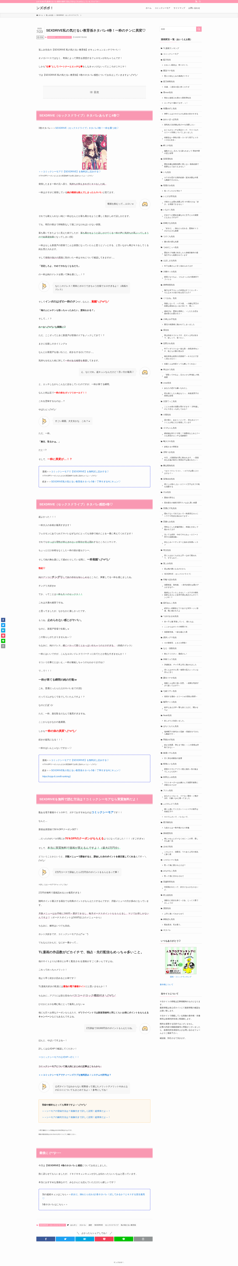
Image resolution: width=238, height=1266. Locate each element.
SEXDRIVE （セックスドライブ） (59, 37)
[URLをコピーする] (143, 1239)
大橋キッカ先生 (170, 271)
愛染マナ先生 (169, 70)
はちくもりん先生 (171, 726)
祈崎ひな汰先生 (170, 223)
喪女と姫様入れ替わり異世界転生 (177, 98)
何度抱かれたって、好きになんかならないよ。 (181, 888)
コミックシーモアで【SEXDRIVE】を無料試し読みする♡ (80, 471)
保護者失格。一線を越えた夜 (175, 632)
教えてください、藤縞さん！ (175, 654)
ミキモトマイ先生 (171, 860)
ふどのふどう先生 (171, 804)
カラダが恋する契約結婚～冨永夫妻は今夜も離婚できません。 (181, 179)
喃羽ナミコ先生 (170, 702)
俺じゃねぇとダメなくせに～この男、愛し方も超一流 (181, 840)
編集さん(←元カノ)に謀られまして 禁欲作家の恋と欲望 (182, 152)
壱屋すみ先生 (169, 185)
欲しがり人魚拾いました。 (175, 721)
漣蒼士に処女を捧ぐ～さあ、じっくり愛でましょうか (181, 901)
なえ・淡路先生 (170, 648)
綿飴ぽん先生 (169, 919)
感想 (90, 1225)
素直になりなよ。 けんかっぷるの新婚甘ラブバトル (181, 278)
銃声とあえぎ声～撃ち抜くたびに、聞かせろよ (181, 708)
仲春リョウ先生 (170, 659)
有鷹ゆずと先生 (170, 108)
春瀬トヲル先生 (170, 753)
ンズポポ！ (44, 8)
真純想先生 (168, 833)
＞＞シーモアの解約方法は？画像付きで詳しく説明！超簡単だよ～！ (76, 1117)
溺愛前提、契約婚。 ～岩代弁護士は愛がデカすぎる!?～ (181, 586)
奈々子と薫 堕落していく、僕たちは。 (179, 622)
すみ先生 (167, 492)
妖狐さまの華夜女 (171, 447)
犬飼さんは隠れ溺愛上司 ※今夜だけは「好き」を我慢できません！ (181, 203)
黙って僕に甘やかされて (174, 876)
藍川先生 (167, 60)
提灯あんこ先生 (170, 603)
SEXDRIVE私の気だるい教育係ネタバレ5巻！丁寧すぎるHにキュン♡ (86, 481)
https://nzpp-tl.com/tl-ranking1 (56, 776)
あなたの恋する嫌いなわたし (175, 388)
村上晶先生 (168, 895)
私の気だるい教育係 (128, 1225)
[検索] (200, 1)
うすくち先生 (169, 236)
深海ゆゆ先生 (169, 479)
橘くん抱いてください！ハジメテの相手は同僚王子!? (181, 810)
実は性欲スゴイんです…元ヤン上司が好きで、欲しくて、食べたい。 (181, 336)
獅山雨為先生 (169, 465)
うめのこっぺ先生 (171, 247)
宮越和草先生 (169, 882)
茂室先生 (167, 908)
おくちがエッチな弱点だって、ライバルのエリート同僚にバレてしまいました (181, 131)
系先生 (166, 330)
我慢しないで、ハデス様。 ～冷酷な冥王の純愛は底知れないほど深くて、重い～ (181, 305)
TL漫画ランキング (171, 48)
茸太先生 (167, 550)
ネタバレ (82, 1225)
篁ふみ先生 (168, 563)
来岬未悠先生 (169, 285)
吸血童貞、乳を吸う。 (173, 925)
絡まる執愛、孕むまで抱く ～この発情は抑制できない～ (181, 746)
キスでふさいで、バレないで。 (176, 817)
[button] (45, 1239)
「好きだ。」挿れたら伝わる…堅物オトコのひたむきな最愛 (181, 229)
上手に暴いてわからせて (174, 914)
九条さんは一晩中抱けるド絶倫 (176, 828)
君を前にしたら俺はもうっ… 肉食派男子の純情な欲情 (181, 394)
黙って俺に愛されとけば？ (175, 865)
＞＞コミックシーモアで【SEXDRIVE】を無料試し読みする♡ (70, 171)
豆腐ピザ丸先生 (170, 508)
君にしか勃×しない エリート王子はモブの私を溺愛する (182, 485)
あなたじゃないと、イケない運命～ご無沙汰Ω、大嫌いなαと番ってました (181, 797)
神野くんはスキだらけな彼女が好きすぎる (181, 114)
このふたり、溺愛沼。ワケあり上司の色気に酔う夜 (181, 853)
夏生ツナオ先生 (170, 678)
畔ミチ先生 (168, 145)
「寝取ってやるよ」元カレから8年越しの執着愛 (181, 376)
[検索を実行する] (199, 29)
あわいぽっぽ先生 (171, 119)
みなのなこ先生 (170, 871)
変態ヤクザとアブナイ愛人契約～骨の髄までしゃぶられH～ (181, 770)
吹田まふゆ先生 (170, 777)
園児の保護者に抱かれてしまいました (179, 324)
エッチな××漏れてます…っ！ (176, 103)
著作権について (166, 984)
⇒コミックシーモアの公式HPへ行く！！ (59, 1057)
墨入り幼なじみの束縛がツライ (176, 76)
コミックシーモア (171, 54)
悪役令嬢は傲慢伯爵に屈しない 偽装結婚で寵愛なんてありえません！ (181, 165)
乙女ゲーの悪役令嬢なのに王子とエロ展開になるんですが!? (181, 216)
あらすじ (73, 1225)
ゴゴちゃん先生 (170, 428)
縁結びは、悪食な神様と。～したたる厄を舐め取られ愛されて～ (181, 312)
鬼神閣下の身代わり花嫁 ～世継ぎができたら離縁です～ (181, 733)
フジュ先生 (168, 790)
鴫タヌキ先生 (169, 441)
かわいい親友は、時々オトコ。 (176, 65)
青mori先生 (168, 92)
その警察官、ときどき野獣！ (175, 643)
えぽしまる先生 (170, 260)
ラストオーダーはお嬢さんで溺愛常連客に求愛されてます (181, 784)
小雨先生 (167, 415)
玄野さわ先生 (169, 343)
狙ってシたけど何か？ (173, 191)
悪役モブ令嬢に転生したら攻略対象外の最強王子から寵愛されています (181, 254)
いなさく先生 (169, 210)
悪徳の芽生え (169, 498)
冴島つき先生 (169, 452)
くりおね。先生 (170, 298)
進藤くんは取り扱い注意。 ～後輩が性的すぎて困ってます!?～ (181, 684)
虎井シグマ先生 (170, 637)
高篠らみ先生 (169, 522)
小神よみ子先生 (170, 319)
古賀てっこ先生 (170, 401)
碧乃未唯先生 (169, 81)
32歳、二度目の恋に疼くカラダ (176, 87)
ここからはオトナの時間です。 (176, 627)
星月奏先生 (168, 822)
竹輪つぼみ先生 (170, 579)
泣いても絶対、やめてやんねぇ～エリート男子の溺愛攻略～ (181, 536)
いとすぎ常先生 (170, 196)
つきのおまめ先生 (171, 616)
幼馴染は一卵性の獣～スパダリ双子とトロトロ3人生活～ (181, 139)
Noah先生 (167, 715)
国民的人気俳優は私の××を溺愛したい (179, 125)
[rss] (196, 1)
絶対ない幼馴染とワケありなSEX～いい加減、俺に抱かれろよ (181, 609)
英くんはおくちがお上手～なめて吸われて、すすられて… (180, 557)
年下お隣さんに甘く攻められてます (178, 266)
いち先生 (167, 172)
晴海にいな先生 (170, 764)
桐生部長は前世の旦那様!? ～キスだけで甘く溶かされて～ (181, 357)
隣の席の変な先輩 (171, 242)
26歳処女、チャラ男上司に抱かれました (180, 665)
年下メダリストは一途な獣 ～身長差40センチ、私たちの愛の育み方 (181, 350)
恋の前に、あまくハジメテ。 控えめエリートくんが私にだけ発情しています (181, 421)
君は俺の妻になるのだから (175, 569)
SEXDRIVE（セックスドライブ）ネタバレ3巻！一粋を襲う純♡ (87, 128)
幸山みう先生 (169, 369)
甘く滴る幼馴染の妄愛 (173, 758)
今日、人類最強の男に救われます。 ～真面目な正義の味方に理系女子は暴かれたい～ (181, 459)
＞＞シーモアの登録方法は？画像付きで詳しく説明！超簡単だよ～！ (76, 1111)
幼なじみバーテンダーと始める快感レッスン (181, 543)
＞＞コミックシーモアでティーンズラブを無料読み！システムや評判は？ (75, 1075)
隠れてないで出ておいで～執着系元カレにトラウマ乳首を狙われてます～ (181, 515)
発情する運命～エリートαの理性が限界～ (181, 697)
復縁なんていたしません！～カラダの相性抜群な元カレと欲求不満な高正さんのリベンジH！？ (181, 595)
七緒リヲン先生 (170, 691)
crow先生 (167, 383)
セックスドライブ (111, 1225)
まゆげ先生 (168, 846)
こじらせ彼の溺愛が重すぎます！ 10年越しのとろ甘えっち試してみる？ (181, 408)
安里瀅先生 (168, 159)
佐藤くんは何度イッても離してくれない (180, 364)
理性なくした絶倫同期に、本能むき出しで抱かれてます (181, 528)
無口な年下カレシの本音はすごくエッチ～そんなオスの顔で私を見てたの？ (181, 291)
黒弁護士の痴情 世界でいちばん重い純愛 (180, 503)
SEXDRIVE (98, 1225)
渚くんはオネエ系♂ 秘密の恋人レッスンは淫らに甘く (181, 671)
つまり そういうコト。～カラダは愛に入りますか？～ (181, 472)
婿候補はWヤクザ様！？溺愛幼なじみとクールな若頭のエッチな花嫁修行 (182, 434)
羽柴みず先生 (169, 739)
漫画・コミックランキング (180, 977)
